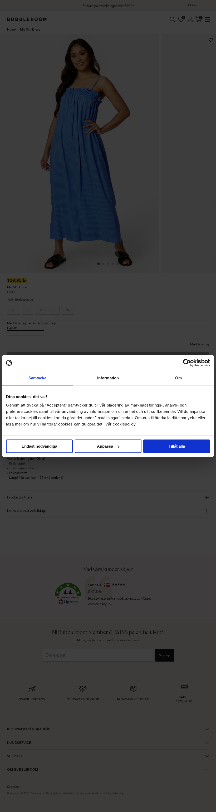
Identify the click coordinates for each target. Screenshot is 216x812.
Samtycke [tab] (37, 378)
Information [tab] (108, 378)
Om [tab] (178, 378)
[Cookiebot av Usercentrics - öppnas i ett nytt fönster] (187, 363)
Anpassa (105, 446)
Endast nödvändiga (39, 446)
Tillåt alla (177, 446)
